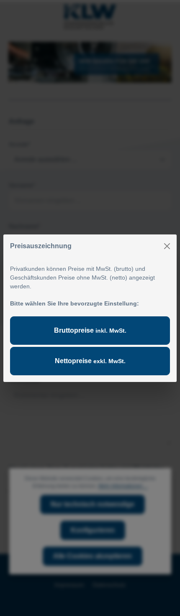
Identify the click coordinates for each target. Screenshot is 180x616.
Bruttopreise (90, 330)
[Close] (167, 246)
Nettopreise (90, 360)
